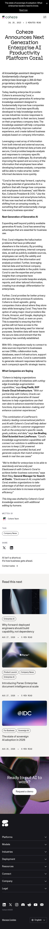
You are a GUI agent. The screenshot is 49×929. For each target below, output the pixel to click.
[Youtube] (35, 905)
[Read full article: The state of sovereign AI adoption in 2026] (24, 713)
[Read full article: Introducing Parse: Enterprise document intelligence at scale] (24, 654)
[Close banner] (47, 3)
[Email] (42, 905)
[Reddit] (29, 905)
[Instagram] (17, 905)
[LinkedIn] (4, 905)
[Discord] (23, 905)
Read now (23, 10)
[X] (10, 905)
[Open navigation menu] (45, 17)
